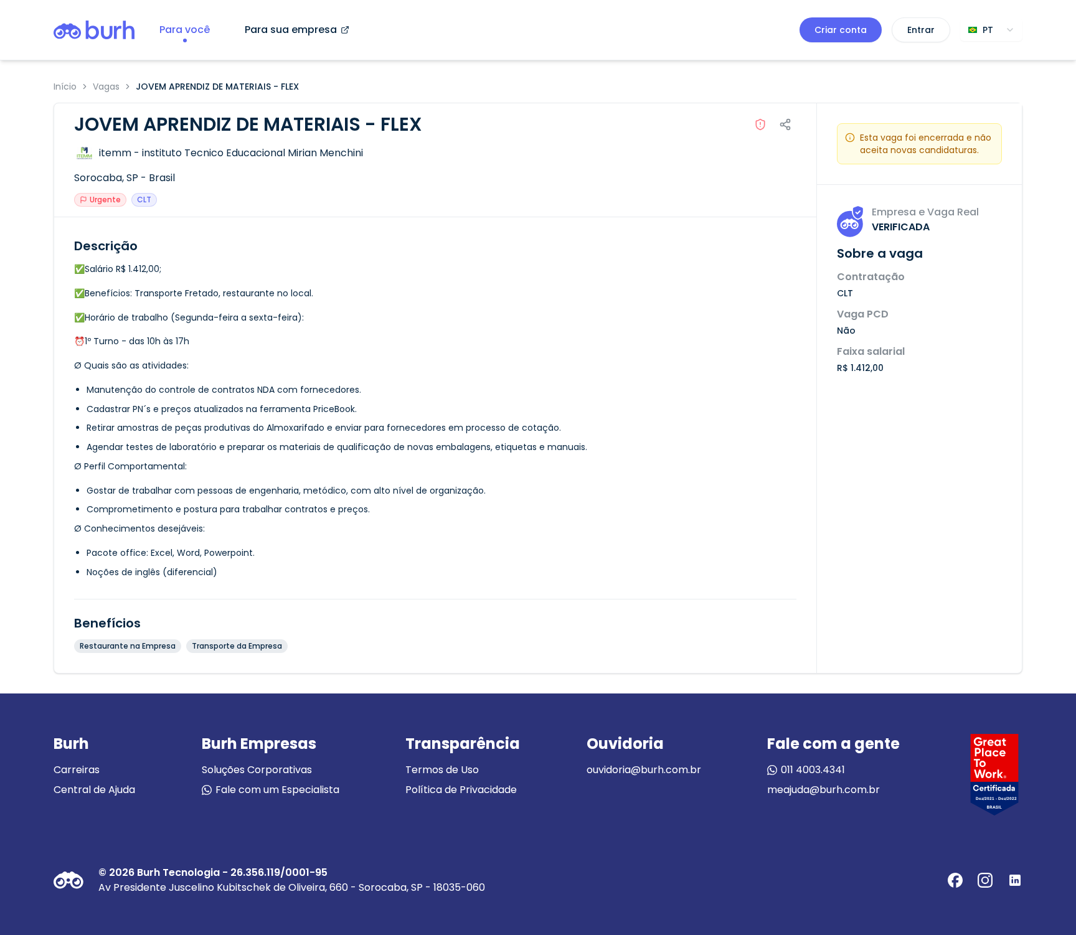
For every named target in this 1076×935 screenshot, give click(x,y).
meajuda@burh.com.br (823, 789)
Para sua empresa (291, 29)
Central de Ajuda (94, 789)
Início (65, 86)
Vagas (106, 86)
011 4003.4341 (813, 770)
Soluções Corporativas (257, 770)
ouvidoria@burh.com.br (644, 770)
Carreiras (77, 770)
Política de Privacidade (461, 789)
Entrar (921, 30)
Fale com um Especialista (277, 789)
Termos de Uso (442, 770)
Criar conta (840, 30)
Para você (184, 29)
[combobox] (991, 30)
